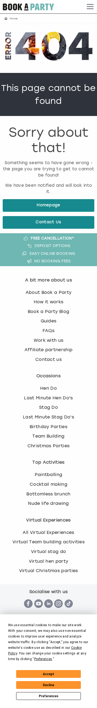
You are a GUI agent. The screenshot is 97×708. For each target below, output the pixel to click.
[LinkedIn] (48, 610)
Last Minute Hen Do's (48, 397)
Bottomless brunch (48, 493)
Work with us (49, 340)
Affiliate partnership (49, 349)
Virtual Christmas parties (48, 570)
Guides (49, 320)
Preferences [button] (43, 659)
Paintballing (49, 474)
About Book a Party (49, 292)
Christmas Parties (48, 445)
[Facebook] (28, 610)
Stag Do (48, 407)
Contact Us (48, 222)
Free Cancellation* (52, 238)
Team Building (48, 436)
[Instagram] (58, 610)
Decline (48, 685)
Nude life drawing (48, 503)
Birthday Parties (48, 426)
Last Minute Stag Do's (48, 417)
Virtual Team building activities (48, 541)
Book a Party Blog (48, 311)
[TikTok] (68, 610)
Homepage (48, 205)
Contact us (48, 359)
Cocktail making (48, 484)
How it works (49, 301)
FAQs (48, 330)
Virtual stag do (48, 551)
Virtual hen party (48, 561)
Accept (48, 674)
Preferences (48, 696)
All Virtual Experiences (48, 532)
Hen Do (48, 388)
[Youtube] (38, 610)
